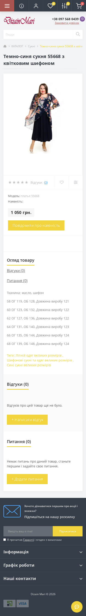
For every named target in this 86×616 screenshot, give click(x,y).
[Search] (78, 34)
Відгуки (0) (16, 270)
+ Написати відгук (27, 419)
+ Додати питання (27, 479)
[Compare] (76, 182)
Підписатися (67, 531)
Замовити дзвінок (67, 23)
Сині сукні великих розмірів (29, 365)
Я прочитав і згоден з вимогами (34, 540)
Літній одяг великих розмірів (38, 355)
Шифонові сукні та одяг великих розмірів (39, 360)
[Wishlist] (62, 182)
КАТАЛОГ (17, 46)
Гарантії (28, 540)
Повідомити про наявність (36, 225)
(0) (46, 182)
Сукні (31, 46)
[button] (36, 5)
